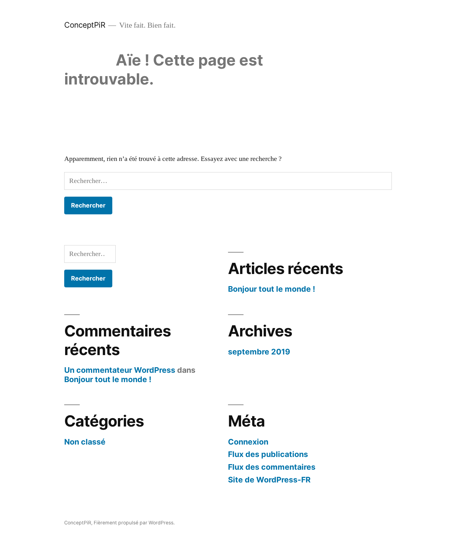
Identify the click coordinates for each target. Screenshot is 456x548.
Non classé (84, 441)
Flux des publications (268, 454)
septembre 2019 (259, 351)
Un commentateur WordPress (119, 370)
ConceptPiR (84, 25)
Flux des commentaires (271, 467)
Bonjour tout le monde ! (271, 289)
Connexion (248, 441)
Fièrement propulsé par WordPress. (134, 523)
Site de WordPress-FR (269, 479)
